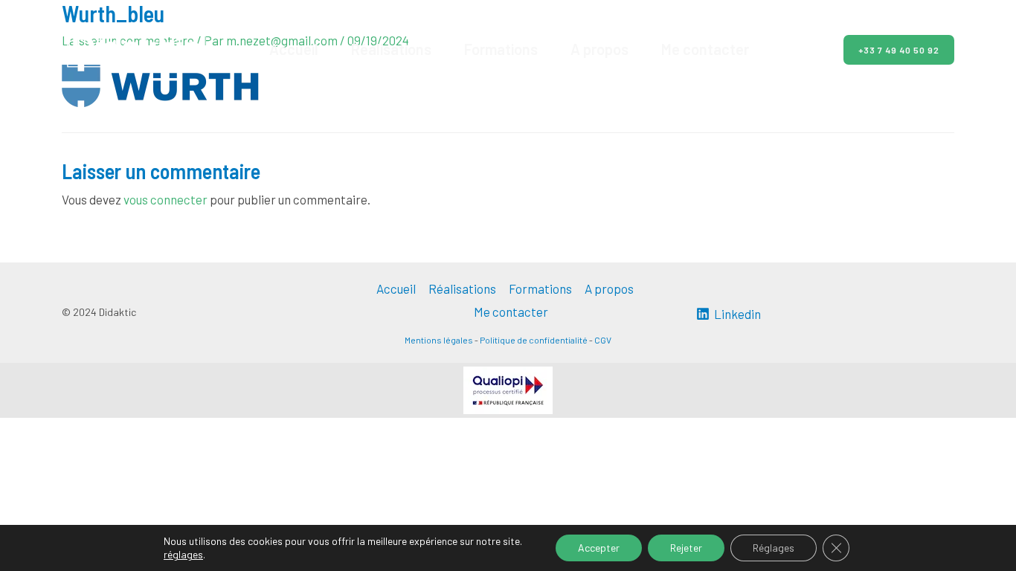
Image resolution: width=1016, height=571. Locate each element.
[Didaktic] (136, 47)
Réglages (773, 547)
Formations (501, 49)
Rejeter (686, 547)
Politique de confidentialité (534, 340)
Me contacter (705, 49)
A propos (599, 49)
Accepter (599, 547)
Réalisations (391, 49)
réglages (183, 554)
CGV (602, 340)
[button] (890, 50)
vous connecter (165, 199)
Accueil (293, 49)
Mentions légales (439, 340)
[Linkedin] (804, 50)
